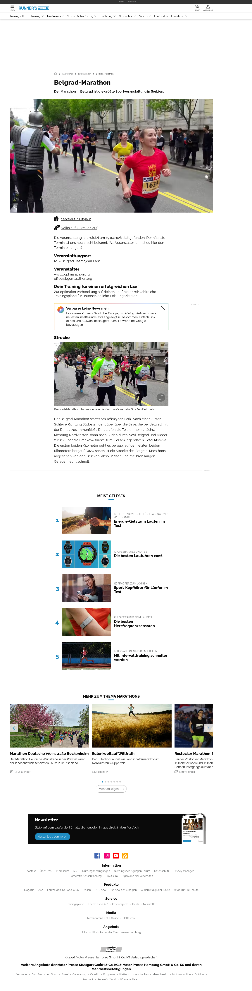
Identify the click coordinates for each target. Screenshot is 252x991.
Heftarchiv (129, 918)
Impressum (62, 871)
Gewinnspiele (120, 904)
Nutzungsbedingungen (96, 871)
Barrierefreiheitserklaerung (86, 876)
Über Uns (45, 871)
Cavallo (94, 974)
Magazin (29, 889)
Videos (143, 16)
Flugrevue (109, 974)
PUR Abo (100, 889)
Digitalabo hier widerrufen (137, 876)
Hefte (121, 1)
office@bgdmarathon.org (73, 278)
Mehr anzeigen (109, 789)
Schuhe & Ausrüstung (80, 16)
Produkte (131, 1)
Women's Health (130, 979)
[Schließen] (163, 308)
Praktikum (112, 876)
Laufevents (54, 16)
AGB (75, 871)
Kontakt (31, 871)
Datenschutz (161, 871)
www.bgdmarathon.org (72, 274)
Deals (135, 904)
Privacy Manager (183, 871)
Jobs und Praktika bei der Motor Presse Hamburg (111, 932)
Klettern (124, 974)
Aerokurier (21, 974)
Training (35, 16)
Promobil (88, 979)
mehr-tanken (141, 974)
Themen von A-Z (98, 904)
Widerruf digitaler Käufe (155, 889)
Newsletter (149, 904)
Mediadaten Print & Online (103, 918)
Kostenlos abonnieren (52, 836)
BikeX (65, 974)
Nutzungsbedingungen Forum (132, 871)
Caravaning (79, 974)
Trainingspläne (18, 16)
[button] (111, 156)
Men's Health (160, 974)
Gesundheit (126, 16)
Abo (40, 889)
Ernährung (106, 16)
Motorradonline (181, 974)
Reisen (87, 889)
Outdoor (200, 974)
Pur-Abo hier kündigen (123, 889)
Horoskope (177, 16)
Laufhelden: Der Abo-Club (63, 889)
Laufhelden (161, 16)
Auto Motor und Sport (45, 974)
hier (154, 243)
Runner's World (107, 979)
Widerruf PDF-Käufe (186, 889)
